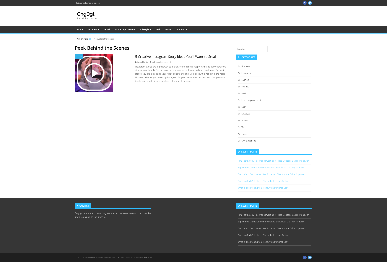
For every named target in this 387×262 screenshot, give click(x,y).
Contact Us (181, 29)
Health (107, 29)
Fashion (245, 80)
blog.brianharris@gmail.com (88, 3)
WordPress (148, 257)
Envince (119, 257)
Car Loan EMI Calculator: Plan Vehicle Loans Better (263, 181)
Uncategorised (248, 141)
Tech (158, 29)
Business (93, 29)
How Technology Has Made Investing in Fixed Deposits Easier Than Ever (273, 161)
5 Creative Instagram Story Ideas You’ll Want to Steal (175, 56)
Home (80, 29)
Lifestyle (145, 29)
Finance (245, 86)
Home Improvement (125, 29)
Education (246, 73)
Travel (168, 29)
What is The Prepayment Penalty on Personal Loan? (263, 188)
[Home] (90, 38)
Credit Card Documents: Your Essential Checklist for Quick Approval (271, 174)
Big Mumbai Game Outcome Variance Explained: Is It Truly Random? (271, 167)
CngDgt (85, 14)
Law (243, 107)
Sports (244, 120)
